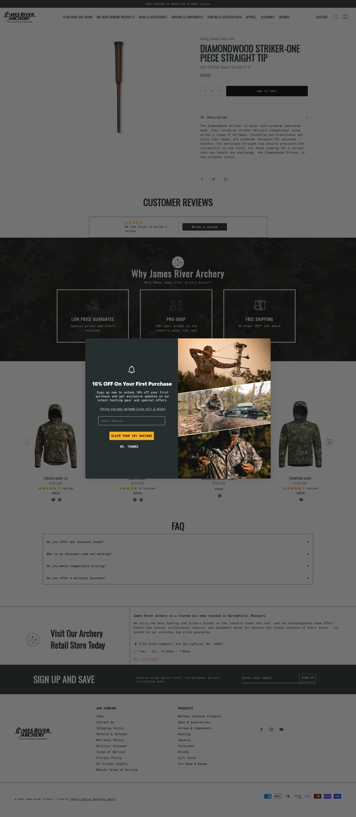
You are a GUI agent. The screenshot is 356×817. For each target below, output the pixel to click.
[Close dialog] (91, 344)
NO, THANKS (129, 446)
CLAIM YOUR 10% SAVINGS (131, 436)
